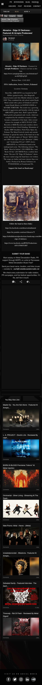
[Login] (38, 2)
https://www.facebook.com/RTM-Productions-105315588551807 (20, 244)
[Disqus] (21, 312)
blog (17, 11)
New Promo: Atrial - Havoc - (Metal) (17, 525)
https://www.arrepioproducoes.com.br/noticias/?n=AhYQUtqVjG (21, 74)
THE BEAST (11, 38)
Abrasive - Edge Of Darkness (16, 66)
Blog (5, 16)
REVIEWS (27, 6)
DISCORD (12, 6)
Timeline (6, 11)
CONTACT (37, 6)
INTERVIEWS (19, 2)
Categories (12, 16)
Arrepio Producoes (11, 68)
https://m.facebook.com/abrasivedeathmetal (21, 228)
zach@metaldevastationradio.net (26, 269)
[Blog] (2, 25)
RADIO (34, 2)
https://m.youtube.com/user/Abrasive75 (21, 232)
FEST (20, 6)
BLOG (28, 2)
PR (11, 2)
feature (20, 16)
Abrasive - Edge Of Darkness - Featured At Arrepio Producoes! (10, 20)
